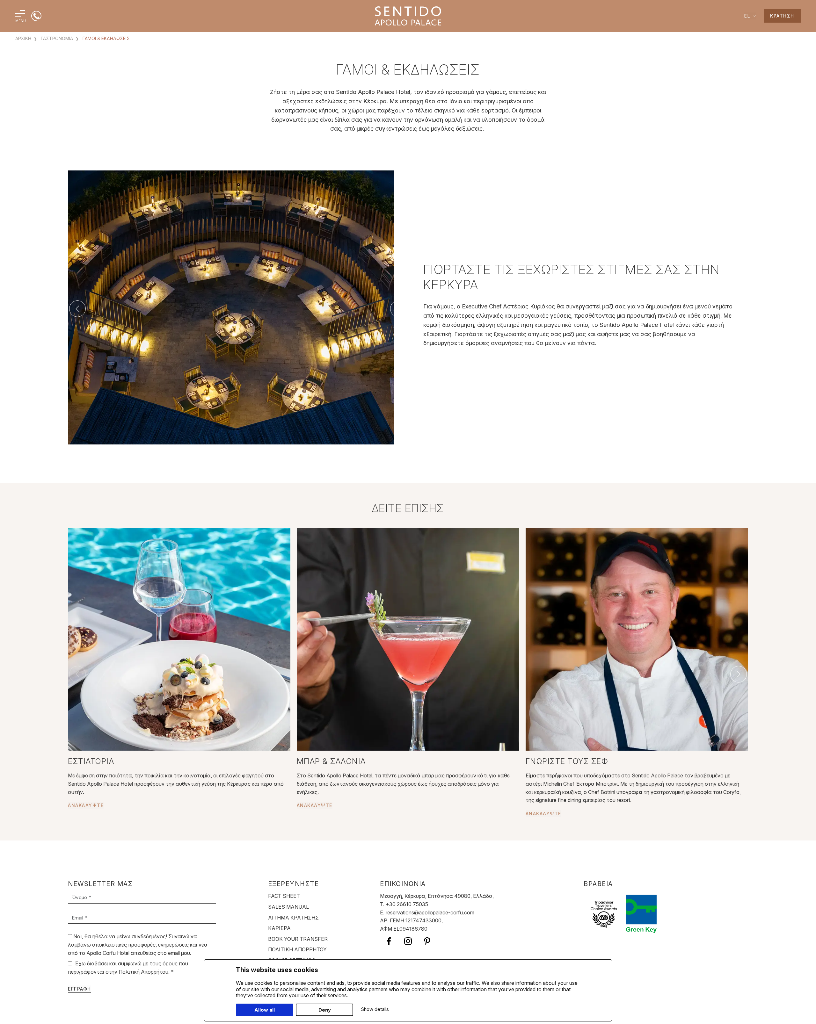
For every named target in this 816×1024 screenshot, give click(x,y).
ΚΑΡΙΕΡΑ (279, 928)
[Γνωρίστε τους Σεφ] (637, 639)
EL (748, 15)
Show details (375, 1009)
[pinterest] (427, 941)
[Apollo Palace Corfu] (408, 15)
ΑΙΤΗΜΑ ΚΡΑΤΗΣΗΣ (293, 917)
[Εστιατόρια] (179, 639)
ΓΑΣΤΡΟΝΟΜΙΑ (56, 38)
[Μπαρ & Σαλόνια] (408, 639)
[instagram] (408, 941)
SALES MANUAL (288, 907)
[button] (77, 308)
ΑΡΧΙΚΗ (23, 38)
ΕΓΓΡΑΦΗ (79, 989)
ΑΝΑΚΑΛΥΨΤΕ (86, 805)
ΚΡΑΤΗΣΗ (782, 15)
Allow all (264, 1010)
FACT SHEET (284, 896)
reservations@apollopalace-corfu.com (430, 912)
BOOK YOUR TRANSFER (298, 939)
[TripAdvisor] (603, 913)
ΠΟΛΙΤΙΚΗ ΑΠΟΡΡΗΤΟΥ (297, 949)
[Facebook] (389, 941)
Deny (324, 1010)
